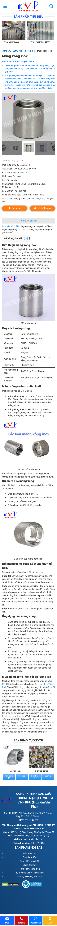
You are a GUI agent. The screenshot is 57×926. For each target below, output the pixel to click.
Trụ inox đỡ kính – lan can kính (29, 872)
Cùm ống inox (41, 771)
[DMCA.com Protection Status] (12, 884)
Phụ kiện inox (29, 51)
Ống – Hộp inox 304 (29, 861)
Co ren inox (15, 771)
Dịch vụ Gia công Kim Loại (29, 876)
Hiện (27, 238)
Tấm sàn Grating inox (30, 868)
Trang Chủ (6, 51)
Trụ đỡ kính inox (12, 42)
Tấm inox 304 (29, 853)
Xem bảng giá (9, 777)
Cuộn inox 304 (29, 857)
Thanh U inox (41, 42)
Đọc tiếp (21, 776)
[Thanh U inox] (41, 30)
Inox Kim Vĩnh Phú (11, 226)
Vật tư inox (17, 51)
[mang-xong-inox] (28, 117)
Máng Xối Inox (30, 865)
